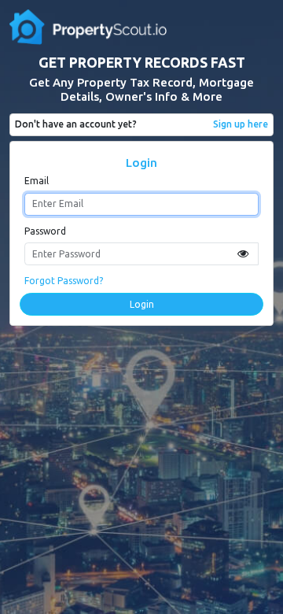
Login (142, 304)
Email (36, 181)
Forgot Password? (63, 281)
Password (45, 231)
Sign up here (240, 124)
